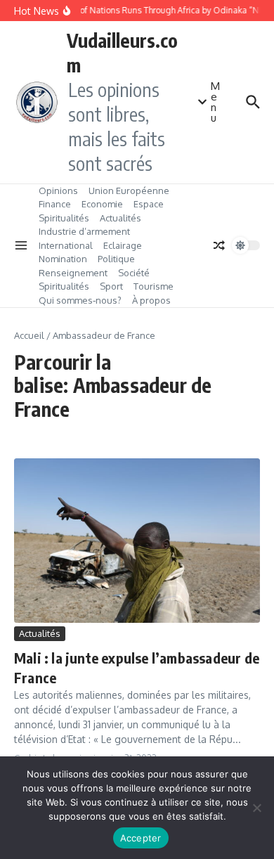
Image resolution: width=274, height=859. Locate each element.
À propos (151, 300)
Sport (111, 286)
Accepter (141, 838)
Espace (148, 203)
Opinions (58, 190)
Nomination (63, 258)
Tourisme (153, 286)
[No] (256, 808)
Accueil (29, 335)
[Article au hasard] (219, 245)
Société (134, 272)
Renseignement (73, 272)
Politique (116, 258)
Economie (102, 203)
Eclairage (122, 245)
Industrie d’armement (84, 231)
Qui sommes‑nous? (80, 300)
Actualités (120, 218)
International (66, 245)
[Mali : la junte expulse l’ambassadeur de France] (137, 540)
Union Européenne (129, 190)
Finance (55, 203)
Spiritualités (64, 218)
